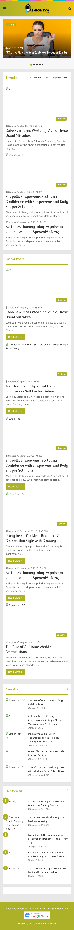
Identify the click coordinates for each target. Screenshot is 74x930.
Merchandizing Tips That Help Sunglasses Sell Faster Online (30, 389)
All (29, 77)
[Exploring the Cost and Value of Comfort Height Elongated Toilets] (15, 857)
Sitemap (52, 923)
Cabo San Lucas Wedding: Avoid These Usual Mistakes (37, 133)
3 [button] (37, 64)
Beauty (11, 24)
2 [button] (34, 64)
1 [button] (31, 65)
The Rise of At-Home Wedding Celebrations (30, 649)
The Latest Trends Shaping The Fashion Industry (46, 820)
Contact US (40, 923)
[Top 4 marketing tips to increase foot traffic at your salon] (15, 873)
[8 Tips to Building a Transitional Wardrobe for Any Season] (15, 806)
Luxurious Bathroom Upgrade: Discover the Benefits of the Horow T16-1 (48, 839)
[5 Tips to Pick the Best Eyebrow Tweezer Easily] (37, 38)
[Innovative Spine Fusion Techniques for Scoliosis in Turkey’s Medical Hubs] (15, 738)
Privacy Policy (24, 923)
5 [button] (42, 64)
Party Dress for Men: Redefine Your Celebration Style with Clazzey (35, 538)
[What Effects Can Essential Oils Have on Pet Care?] (15, 756)
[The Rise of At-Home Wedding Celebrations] (15, 705)
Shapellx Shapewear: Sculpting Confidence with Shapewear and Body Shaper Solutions (37, 202)
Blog (46, 77)
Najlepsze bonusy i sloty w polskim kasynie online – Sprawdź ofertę (34, 229)
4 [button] (40, 64)
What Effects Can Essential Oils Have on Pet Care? (46, 754)
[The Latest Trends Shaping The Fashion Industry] (15, 823)
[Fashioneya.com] (37, 8)
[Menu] (4, 10)
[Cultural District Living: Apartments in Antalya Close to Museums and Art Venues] (15, 721)
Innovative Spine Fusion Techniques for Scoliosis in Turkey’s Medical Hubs (43, 738)
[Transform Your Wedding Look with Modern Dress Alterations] (15, 772)
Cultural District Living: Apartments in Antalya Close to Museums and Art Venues (46, 720)
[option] (37, 38)
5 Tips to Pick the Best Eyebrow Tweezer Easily (36, 52)
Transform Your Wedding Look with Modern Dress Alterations (46, 769)
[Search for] (69, 10)
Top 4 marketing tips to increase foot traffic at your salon (47, 871)
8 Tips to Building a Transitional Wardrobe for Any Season (46, 804)
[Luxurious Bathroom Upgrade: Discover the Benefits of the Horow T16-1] (15, 840)
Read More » (15, 337)
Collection (56, 77)
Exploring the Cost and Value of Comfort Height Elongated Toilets (47, 855)
